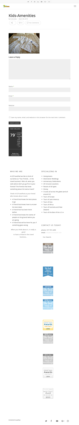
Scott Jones (13, 19)
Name (11, 86)
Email (11, 96)
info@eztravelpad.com (53, 233)
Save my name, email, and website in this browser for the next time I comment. (38, 117)
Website (11, 105)
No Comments (34, 23)
